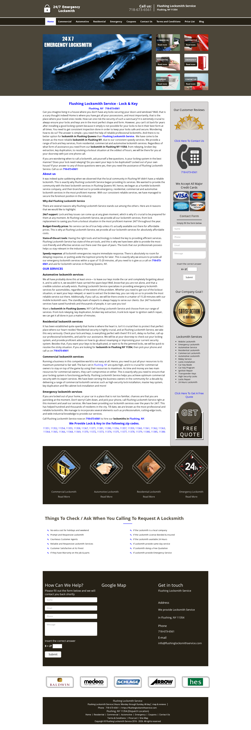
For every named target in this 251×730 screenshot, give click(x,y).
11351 (46, 428)
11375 (116, 431)
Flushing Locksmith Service (118, 136)
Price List (190, 21)
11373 (100, 431)
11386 (162, 431)
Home (50, 21)
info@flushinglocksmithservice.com (180, 643)
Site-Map (144, 718)
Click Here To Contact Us (189, 141)
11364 (46, 431)
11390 (108, 428)
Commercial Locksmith (63, 491)
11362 (154, 428)
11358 (77, 428)
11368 (69, 431)
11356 (115, 428)
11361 (146, 428)
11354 (61, 428)
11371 (92, 428)
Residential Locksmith (149, 491)
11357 (123, 428)
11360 (138, 428)
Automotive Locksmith (106, 491)
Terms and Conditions (168, 21)
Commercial (64, 21)
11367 (84, 428)
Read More (64, 496)
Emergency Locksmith (191, 491)
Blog (201, 21)
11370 (85, 431)
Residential (99, 21)
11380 (146, 431)
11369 (77, 431)
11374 (108, 431)
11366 (62, 431)
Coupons (131, 21)
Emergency (116, 21)
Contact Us (146, 21)
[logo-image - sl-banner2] (97, 62)
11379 (139, 431)
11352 (54, 428)
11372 (92, 431)
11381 (100, 428)
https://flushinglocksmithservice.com (139, 708)
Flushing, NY (96, 108)
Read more (162, 45)
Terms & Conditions (116, 718)
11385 (154, 431)
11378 (131, 431)
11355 (69, 428)
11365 (54, 431)
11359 (131, 428)
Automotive (82, 21)
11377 (123, 431)
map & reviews (159, 704)
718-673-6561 (140, 9)
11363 (161, 428)
